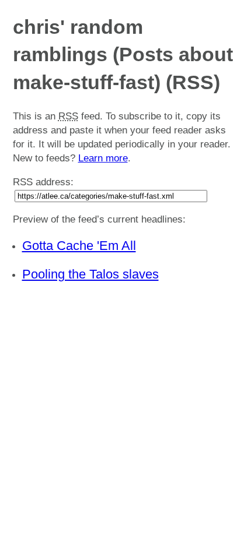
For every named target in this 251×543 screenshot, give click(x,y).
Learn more (103, 158)
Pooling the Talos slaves (90, 274)
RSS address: (43, 182)
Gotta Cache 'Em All (79, 245)
